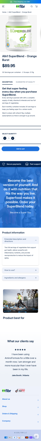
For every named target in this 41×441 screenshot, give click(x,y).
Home (4, 12)
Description (7, 82)
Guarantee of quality (25, 82)
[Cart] (36, 6)
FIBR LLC (23, 433)
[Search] (31, 6)
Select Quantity (9, 134)
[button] (3, 6)
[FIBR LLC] (20, 6)
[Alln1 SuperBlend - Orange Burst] (18, 33)
